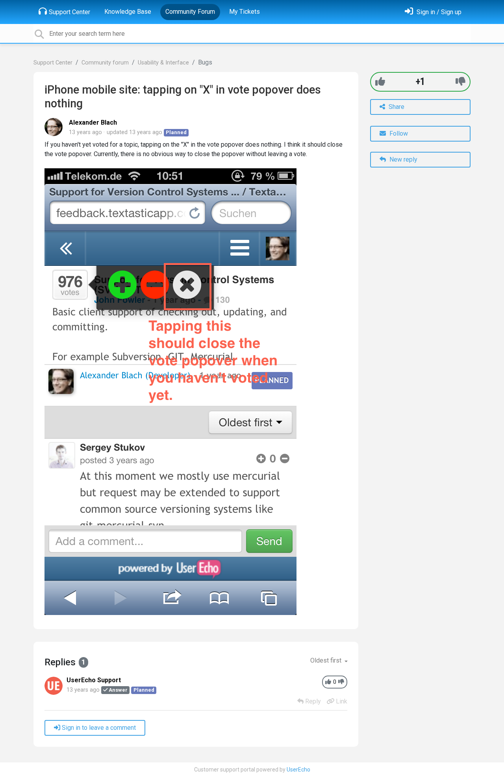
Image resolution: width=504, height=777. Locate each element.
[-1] (460, 81)
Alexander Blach (93, 122)
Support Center (69, 12)
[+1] (380, 81)
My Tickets (244, 11)
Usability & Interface (163, 62)
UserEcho (298, 769)
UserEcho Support (94, 680)
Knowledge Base (127, 11)
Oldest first (326, 660)
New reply (402, 159)
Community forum (105, 62)
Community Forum (190, 11)
